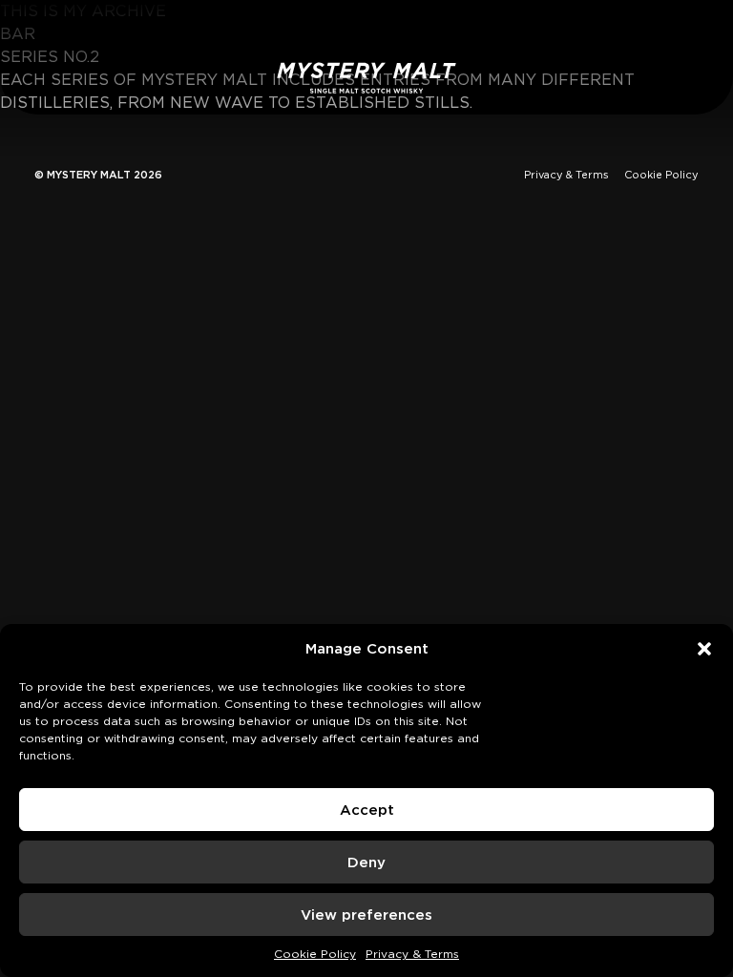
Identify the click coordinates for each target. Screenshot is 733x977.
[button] (704, 648)
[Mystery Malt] (366, 77)
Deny (366, 862)
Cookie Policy (315, 953)
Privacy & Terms (412, 953)
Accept (367, 810)
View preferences (366, 915)
